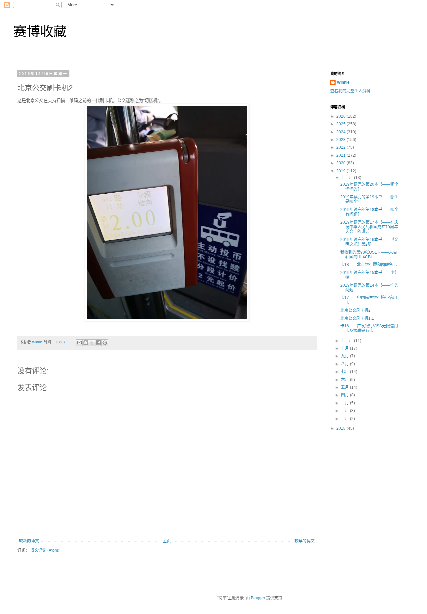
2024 (341, 132)
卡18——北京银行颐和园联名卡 (368, 264)
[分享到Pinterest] (104, 342)
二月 (345, 410)
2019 (341, 171)
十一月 (347, 340)
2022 (341, 147)
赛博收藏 (40, 31)
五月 (345, 387)
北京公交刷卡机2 (355, 310)
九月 (345, 356)
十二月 (347, 177)
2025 (341, 124)
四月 (345, 395)
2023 (341, 139)
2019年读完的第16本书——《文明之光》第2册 (369, 242)
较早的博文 (305, 541)
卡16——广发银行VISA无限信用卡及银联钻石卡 (369, 328)
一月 (345, 418)
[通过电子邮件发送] (79, 342)
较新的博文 (29, 541)
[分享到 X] (92, 342)
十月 (345, 348)
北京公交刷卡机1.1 (357, 318)
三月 (345, 403)
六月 (345, 379)
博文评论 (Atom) (44, 550)
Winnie (343, 82)
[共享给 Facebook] (98, 342)
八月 (345, 364)
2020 (341, 163)
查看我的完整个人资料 (350, 91)
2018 (341, 428)
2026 (341, 116)
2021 (341, 155)
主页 (167, 541)
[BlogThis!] (85, 342)
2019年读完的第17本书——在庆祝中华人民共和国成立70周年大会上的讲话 (369, 227)
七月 (345, 371)
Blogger (258, 598)
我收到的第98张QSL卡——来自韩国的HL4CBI (368, 254)
